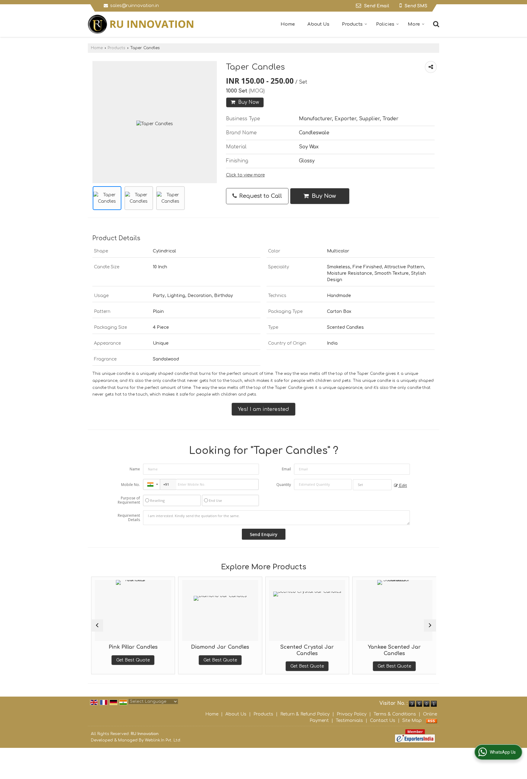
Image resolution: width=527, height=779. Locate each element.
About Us (318, 24)
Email (286, 469)
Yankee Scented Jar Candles (394, 650)
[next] (430, 625)
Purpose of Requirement (129, 500)
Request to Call (260, 196)
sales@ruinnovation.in (134, 5)
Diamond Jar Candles (220, 647)
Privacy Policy (352, 714)
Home (288, 24)
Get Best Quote (133, 660)
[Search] (435, 24)
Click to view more (245, 175)
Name (135, 469)
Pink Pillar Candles (132, 647)
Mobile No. (130, 484)
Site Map (412, 720)
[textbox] (372, 484)
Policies (385, 24)
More (414, 24)
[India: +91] (151, 484)
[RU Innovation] (140, 24)
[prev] (97, 625)
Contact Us (382, 720)
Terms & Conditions (395, 714)
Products (352, 24)
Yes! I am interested (263, 409)
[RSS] (431, 720)
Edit (402, 486)
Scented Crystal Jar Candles (307, 650)
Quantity (283, 484)
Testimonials (349, 720)
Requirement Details (129, 517)
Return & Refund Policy (305, 714)
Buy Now (248, 102)
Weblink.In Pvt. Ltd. (163, 740)
